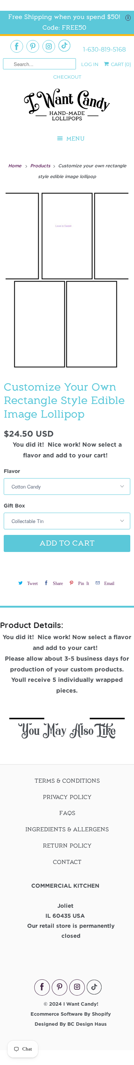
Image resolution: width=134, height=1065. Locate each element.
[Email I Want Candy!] (64, 46)
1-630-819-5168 (104, 50)
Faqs (67, 813)
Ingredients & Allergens (67, 829)
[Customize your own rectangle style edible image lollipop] (67, 280)
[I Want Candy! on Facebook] (16, 46)
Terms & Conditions (67, 781)
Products (41, 165)
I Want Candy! (80, 1003)
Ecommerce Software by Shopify (71, 1013)
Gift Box (14, 505)
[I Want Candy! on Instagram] (48, 46)
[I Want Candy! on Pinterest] (32, 46)
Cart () (120, 64)
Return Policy (67, 845)
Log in (90, 64)
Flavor (12, 471)
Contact (67, 862)
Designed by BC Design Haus (71, 1023)
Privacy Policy (67, 797)
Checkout (67, 77)
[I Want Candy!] (67, 108)
